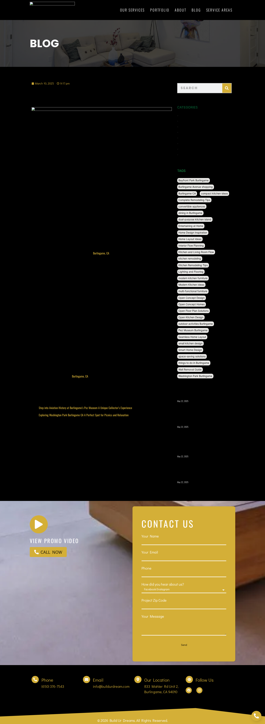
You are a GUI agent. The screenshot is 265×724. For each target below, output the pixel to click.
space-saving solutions (192, 356)
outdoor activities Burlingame (195, 323)
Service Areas (219, 10)
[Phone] (35, 679)
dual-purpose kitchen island (194, 219)
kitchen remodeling (189, 258)
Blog (196, 10)
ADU (183, 115)
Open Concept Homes (191, 304)
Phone (146, 568)
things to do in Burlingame (193, 362)
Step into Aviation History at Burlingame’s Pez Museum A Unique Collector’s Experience (85, 408)
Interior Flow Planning (191, 245)
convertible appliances (191, 206)
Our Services (132, 10)
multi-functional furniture (192, 291)
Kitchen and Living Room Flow (196, 252)
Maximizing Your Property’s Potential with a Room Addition (201, 464)
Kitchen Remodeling (193, 137)
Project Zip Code (154, 600)
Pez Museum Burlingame (192, 330)
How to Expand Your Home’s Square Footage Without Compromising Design (202, 489)
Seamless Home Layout (192, 336)
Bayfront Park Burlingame (193, 180)
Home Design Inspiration (192, 232)
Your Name (150, 536)
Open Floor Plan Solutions (193, 310)
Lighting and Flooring (190, 271)
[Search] (226, 88)
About (180, 10)
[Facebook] (189, 690)
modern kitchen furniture (192, 278)
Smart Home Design (190, 349)
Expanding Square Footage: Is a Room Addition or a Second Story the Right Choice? (201, 436)
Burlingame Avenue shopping (195, 186)
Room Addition (190, 143)
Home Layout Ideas (189, 239)
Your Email (150, 552)
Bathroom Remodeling (195, 121)
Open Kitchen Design (190, 317)
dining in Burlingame (190, 212)
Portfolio (159, 10)
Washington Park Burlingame (195, 375)
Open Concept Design (191, 297)
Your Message (153, 616)
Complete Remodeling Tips (194, 199)
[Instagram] (199, 690)
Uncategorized (190, 154)
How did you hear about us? (163, 584)
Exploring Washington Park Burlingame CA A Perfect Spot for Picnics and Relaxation (84, 415)
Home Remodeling (192, 132)
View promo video (54, 541)
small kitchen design (190, 343)
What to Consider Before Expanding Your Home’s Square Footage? (203, 408)
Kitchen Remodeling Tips (193, 265)
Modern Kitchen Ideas (191, 284)
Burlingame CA (187, 193)
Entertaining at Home (190, 225)
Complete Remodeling (195, 126)
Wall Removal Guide (190, 369)
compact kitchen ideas (214, 193)
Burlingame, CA (101, 253)
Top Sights (187, 149)
